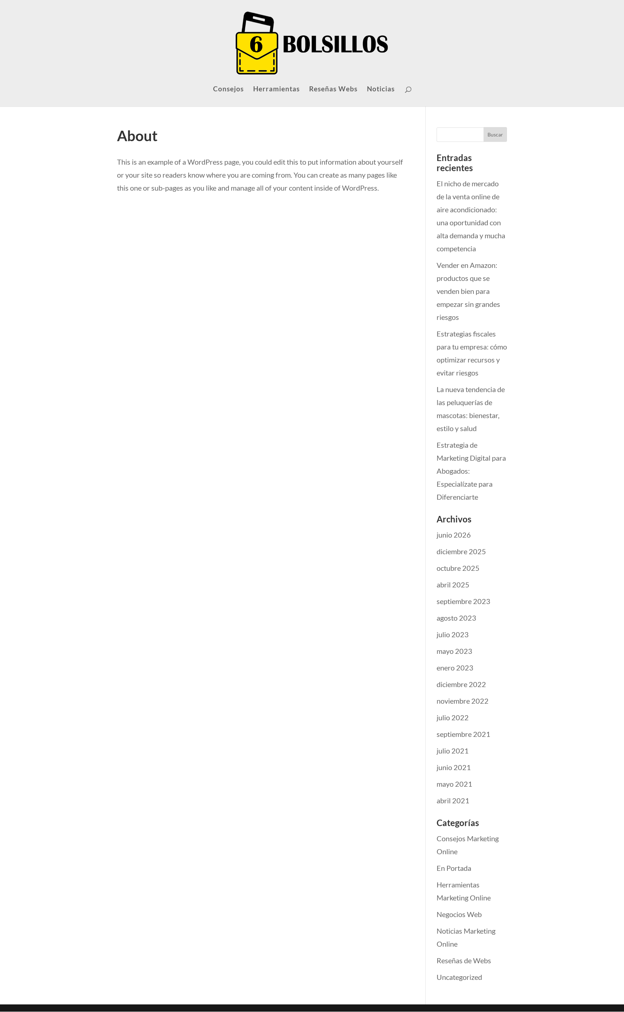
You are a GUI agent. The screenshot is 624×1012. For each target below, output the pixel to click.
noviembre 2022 (463, 700)
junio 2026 (454, 534)
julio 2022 (453, 717)
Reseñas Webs (333, 89)
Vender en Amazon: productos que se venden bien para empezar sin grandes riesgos (468, 291)
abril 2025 (453, 584)
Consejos (228, 89)
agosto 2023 (456, 617)
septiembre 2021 (463, 734)
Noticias (381, 89)
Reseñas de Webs (464, 960)
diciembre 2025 (461, 551)
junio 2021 (454, 767)
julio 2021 (453, 750)
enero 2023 (455, 667)
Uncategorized (459, 977)
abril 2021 (453, 800)
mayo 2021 (454, 783)
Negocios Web (459, 914)
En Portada (454, 868)
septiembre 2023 (463, 601)
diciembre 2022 (461, 684)
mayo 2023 (454, 651)
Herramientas (276, 89)
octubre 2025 (458, 568)
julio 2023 (453, 634)
